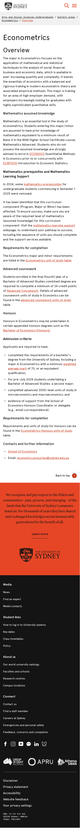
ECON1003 (36, 154)
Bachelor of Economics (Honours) (26, 330)
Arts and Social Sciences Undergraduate (27, 17)
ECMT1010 (10, 163)
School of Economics (22, 451)
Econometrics (10, 20)
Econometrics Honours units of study (46, 431)
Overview (27, 20)
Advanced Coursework (22, 291)
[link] (40, 592)
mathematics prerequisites (43, 184)
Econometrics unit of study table (48, 260)
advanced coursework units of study (46, 300)
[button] (66, 6)
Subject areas (66, 17)
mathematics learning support (54, 225)
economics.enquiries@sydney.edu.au (43, 458)
